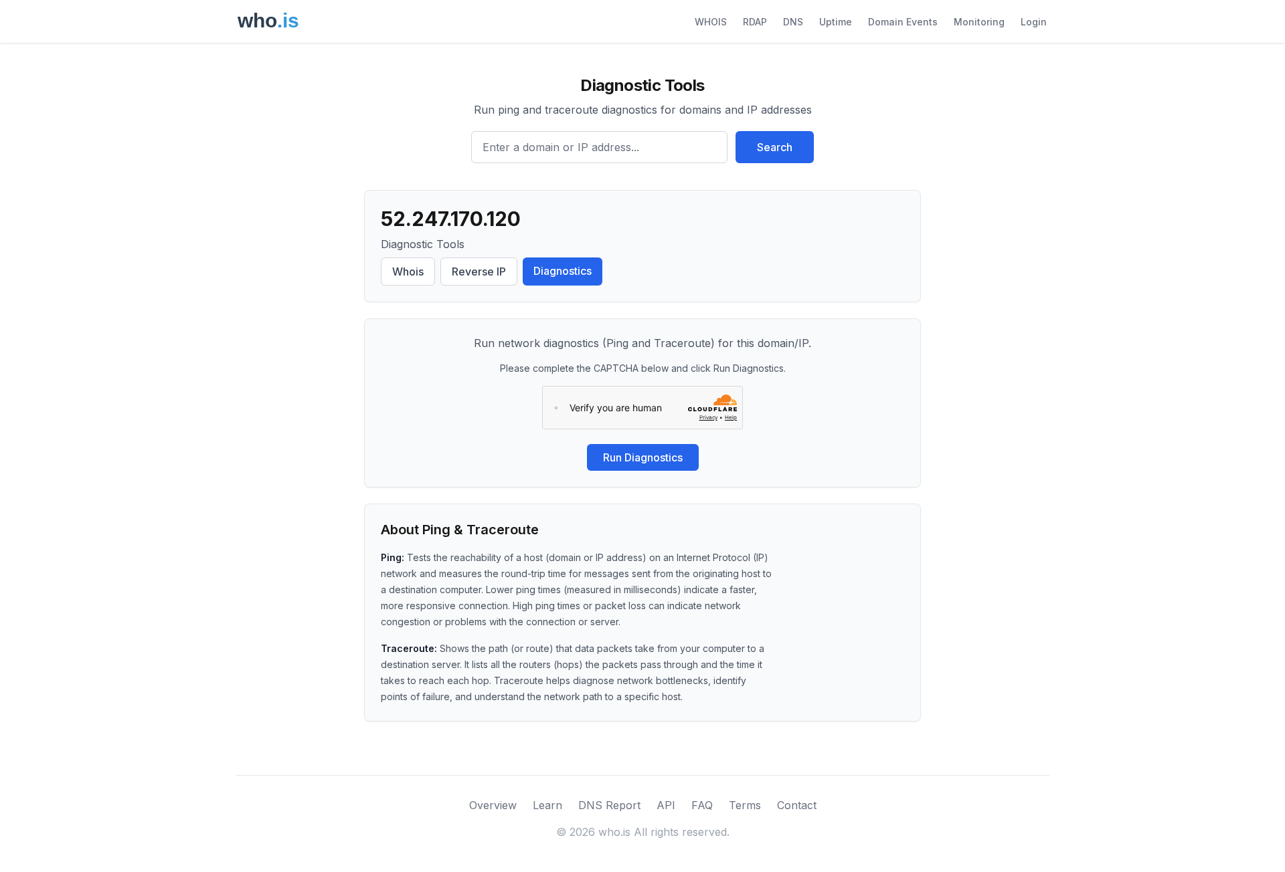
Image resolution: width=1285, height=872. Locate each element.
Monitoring (979, 21)
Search (774, 147)
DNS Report (609, 805)
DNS (793, 21)
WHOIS (711, 21)
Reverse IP (479, 271)
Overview (493, 805)
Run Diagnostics (643, 457)
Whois (408, 271)
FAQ (702, 805)
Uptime (835, 21)
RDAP (755, 21)
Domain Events (903, 21)
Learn (547, 805)
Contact (797, 805)
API (666, 805)
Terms (745, 805)
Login (1034, 21)
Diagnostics (562, 271)
